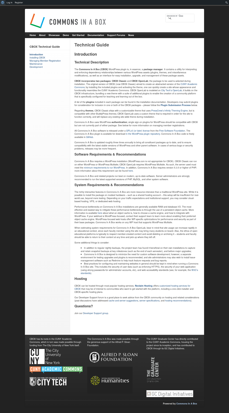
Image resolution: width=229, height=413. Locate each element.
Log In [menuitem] (9, 2)
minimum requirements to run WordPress (104, 167)
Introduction (36, 54)
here (130, 170)
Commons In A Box (186, 403)
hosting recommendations (178, 300)
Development (36, 66)
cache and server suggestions (123, 300)
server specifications (149, 300)
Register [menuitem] (19, 2)
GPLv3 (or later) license (138, 130)
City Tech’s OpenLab (171, 90)
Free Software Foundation (172, 130)
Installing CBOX (37, 57)
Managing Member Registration (45, 60)
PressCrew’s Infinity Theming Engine (169, 110)
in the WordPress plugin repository (143, 133)
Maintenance (36, 63)
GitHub (89, 137)
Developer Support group (95, 313)
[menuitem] (2, 2)
